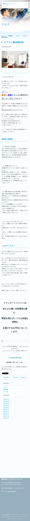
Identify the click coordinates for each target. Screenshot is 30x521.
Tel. (15, 357)
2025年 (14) (6, 401)
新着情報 (10, 35)
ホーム (3, 35)
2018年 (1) (6, 414)
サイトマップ (25, 514)
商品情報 (5, 389)
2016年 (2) (6, 418)
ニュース (5, 391)
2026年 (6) (6, 399)
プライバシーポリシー (15, 514)
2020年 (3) (6, 409)
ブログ (17, 35)
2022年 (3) (6, 407)
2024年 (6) (6, 403)
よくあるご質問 (5, 514)
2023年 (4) (6, 405)
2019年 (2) (6, 411)
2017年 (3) (6, 416)
